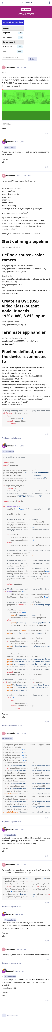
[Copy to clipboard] (48, 410)
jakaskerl (8, 739)
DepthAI (6, 33)
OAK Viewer (7, 37)
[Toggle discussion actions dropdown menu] (49, 3)
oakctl (5, 51)
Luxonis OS (7, 46)
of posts (25, 3)
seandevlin (9, 451)
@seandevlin (10, 147)
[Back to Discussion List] (2, 3)
